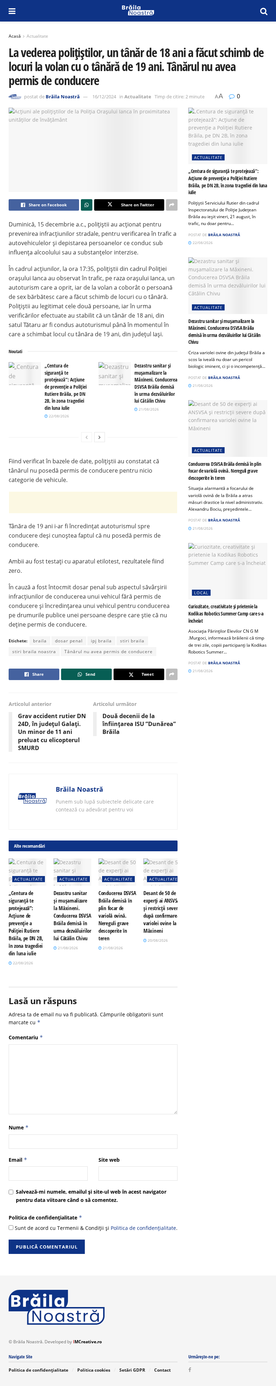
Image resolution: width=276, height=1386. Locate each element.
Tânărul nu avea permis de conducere (108, 651)
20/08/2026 (157, 940)
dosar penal (69, 641)
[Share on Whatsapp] (86, 205)
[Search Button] (263, 11)
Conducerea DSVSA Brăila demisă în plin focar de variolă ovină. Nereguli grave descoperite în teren (117, 915)
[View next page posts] (99, 437)
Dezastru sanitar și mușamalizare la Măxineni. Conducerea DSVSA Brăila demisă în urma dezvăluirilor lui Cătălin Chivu (156, 383)
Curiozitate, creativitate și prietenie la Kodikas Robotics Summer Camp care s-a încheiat (226, 613)
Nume (19, 1127)
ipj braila (101, 641)
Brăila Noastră (63, 96)
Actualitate (37, 36)
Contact (162, 1370)
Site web (109, 1159)
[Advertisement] (93, 502)
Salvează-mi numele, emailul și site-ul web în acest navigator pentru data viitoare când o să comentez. (91, 1195)
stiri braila (132, 641)
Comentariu (26, 1037)
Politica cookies (93, 1370)
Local (201, 592)
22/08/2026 (58, 415)
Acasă (15, 36)
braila (40, 641)
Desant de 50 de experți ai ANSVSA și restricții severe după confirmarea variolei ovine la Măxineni (161, 911)
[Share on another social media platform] (172, 205)
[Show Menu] (12, 11)
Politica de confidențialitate (45, 1217)
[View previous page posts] (86, 437)
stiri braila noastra (34, 651)
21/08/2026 (148, 409)
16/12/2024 (104, 96)
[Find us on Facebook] (189, 1370)
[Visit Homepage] (138, 11)
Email (18, 1159)
